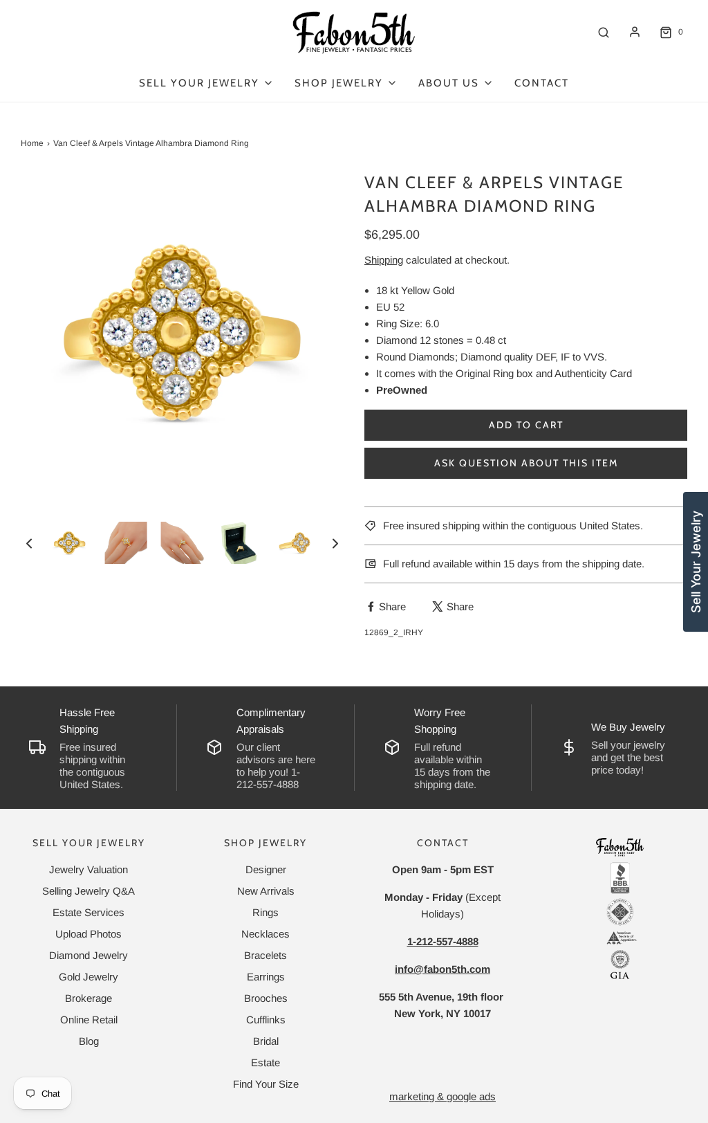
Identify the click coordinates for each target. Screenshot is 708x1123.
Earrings (266, 977)
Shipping (383, 260)
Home (32, 143)
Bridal (266, 1041)
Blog (89, 1041)
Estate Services (88, 912)
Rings (265, 912)
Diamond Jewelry (88, 955)
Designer (265, 869)
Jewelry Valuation (88, 869)
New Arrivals (266, 891)
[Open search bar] (603, 32)
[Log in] (634, 32)
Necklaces (265, 934)
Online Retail (89, 1019)
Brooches (266, 998)
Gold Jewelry (88, 977)
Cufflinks (266, 1019)
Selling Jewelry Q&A (88, 891)
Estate (265, 1062)
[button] (29, 542)
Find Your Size (266, 1084)
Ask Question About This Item (526, 463)
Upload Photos (88, 934)
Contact (541, 83)
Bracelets (265, 955)
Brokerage (88, 998)
